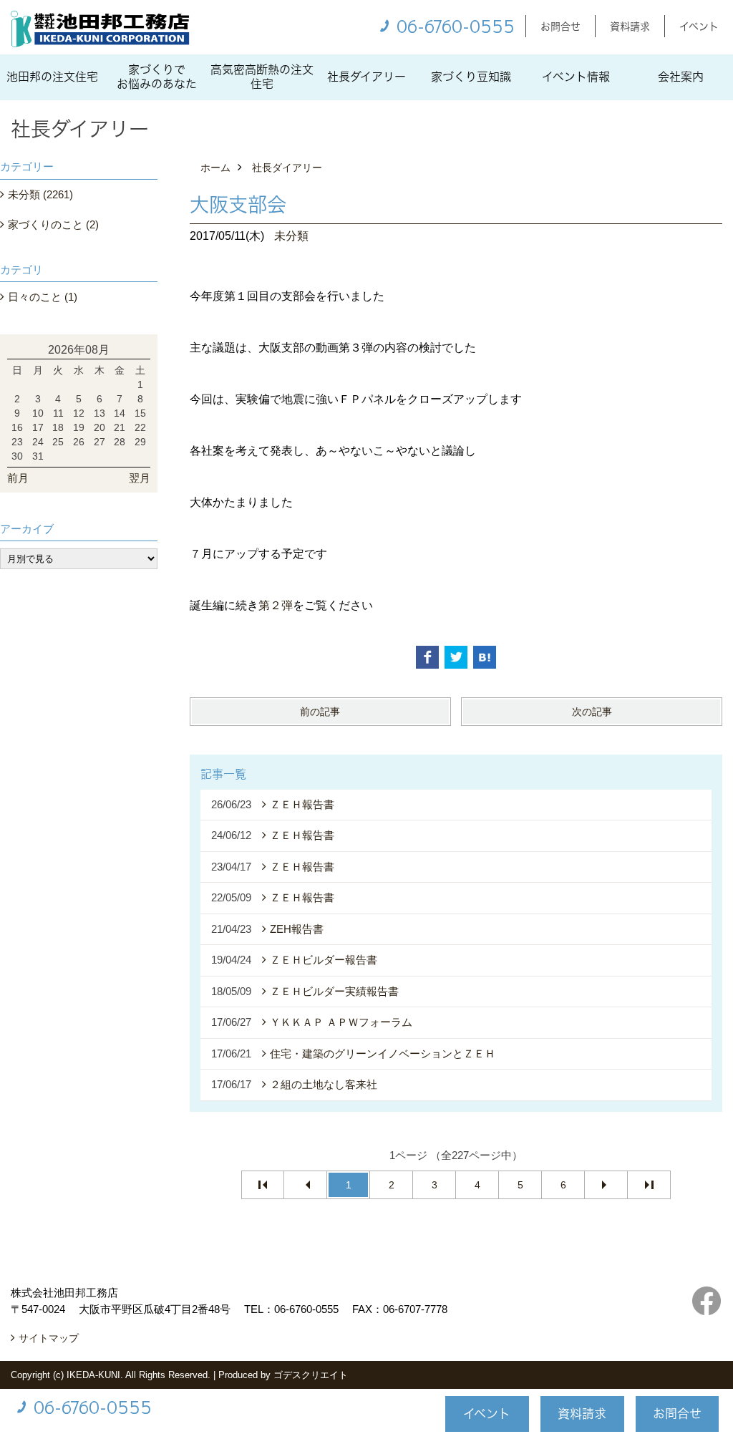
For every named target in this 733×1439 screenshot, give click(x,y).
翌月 (139, 478)
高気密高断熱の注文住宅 (262, 76)
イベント (699, 26)
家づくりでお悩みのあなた (157, 76)
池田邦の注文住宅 (52, 76)
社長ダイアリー (366, 76)
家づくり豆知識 (471, 76)
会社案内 (681, 76)
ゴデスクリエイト (310, 1375)
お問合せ (560, 26)
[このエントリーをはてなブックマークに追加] (484, 657)
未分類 (291, 236)
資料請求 (630, 26)
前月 (18, 478)
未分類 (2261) (40, 194)
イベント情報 (576, 76)
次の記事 (592, 711)
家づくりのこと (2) (53, 224)
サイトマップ (49, 1338)
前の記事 (320, 711)
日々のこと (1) (42, 297)
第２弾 (275, 605)
